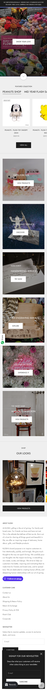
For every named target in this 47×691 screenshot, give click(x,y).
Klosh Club (7, 614)
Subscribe (23, 681)
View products (23, 183)
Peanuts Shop (12, 92)
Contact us (7, 592)
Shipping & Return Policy (12, 601)
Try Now (18, 279)
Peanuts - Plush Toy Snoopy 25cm (16, 131)
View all (23, 145)
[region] (23, 41)
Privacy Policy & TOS (11, 610)
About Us (6, 597)
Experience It (23, 372)
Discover (20, 232)
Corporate (7, 618)
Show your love (23, 43)
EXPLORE (15, 326)
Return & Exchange (10, 605)
